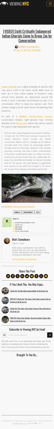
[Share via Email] (46, 276)
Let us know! (29, 266)
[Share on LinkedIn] (22, 276)
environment (28, 212)
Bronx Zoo (21, 123)
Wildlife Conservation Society (35, 116)
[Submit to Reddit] (27, 276)
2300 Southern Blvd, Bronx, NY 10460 (25, 223)
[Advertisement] (27, 15)
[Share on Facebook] (13, 276)
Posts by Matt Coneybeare (24, 259)
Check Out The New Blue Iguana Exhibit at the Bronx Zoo (29, 290)
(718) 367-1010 (18, 225)
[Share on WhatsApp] (41, 276)
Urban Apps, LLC (20, 423)
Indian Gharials (9, 86)
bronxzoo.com (18, 227)
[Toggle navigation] (50, 3)
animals (17, 212)
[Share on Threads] (36, 276)
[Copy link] (8, 276)
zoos (38, 212)
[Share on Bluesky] (32, 276)
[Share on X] (17, 276)
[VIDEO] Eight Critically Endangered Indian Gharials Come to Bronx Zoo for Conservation (27, 35)
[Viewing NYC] (14, 3)
